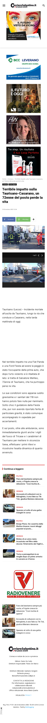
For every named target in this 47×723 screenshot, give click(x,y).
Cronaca (10, 179)
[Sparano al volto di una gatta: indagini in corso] (8, 633)
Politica (5, 614)
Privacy (1, 711)
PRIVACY (28, 695)
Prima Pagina (12, 184)
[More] (33, 219)
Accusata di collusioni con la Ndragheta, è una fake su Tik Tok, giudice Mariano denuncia (30, 621)
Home (4, 179)
